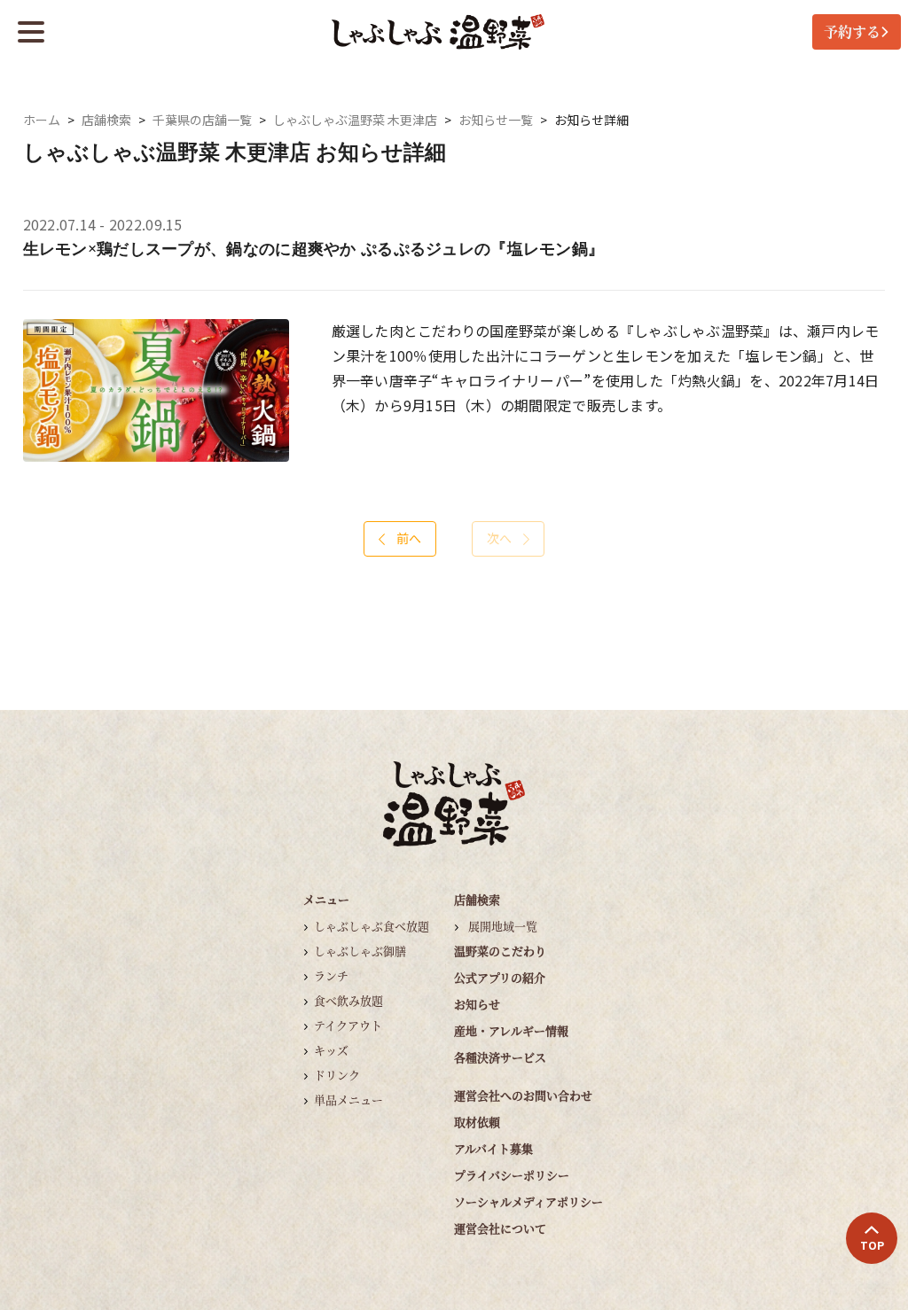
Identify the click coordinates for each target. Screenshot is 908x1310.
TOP (872, 1245)
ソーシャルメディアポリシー (528, 1201)
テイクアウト (348, 1025)
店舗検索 (106, 120)
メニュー (326, 899)
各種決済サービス (500, 1057)
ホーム (41, 120)
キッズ (331, 1049)
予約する (852, 31)
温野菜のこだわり (500, 950)
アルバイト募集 (493, 1148)
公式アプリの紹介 (499, 977)
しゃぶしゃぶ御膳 (360, 950)
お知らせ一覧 (495, 120)
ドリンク (337, 1074)
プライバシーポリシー (511, 1174)
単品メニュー (348, 1099)
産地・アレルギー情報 (511, 1030)
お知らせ (477, 1003)
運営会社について (500, 1228)
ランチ (331, 975)
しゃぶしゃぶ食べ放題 (371, 925)
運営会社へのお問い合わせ (523, 1095)
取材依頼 (477, 1121)
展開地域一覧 (502, 925)
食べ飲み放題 (348, 1000)
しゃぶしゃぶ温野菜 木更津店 (355, 120)
